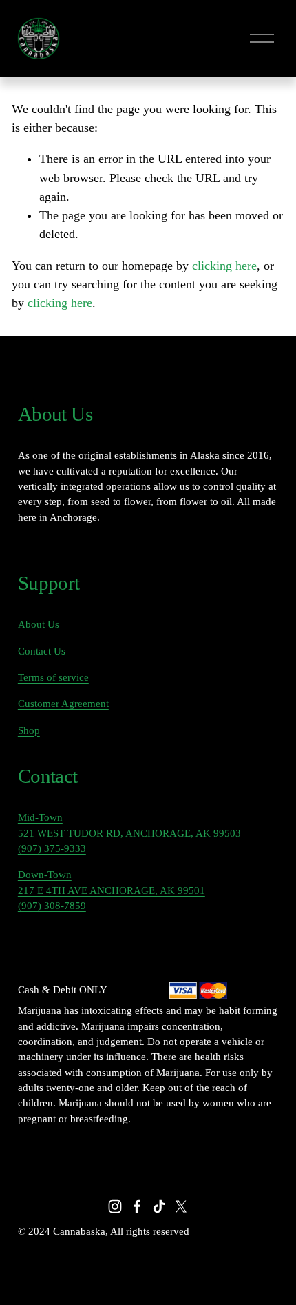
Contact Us (41, 651)
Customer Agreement (63, 703)
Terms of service (53, 677)
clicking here (224, 265)
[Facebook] (137, 1206)
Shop (29, 730)
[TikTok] (159, 1206)
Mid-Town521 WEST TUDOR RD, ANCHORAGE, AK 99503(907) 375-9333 (129, 833)
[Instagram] (115, 1206)
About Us (38, 624)
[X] (181, 1206)
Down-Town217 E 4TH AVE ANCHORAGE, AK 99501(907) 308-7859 (111, 890)
